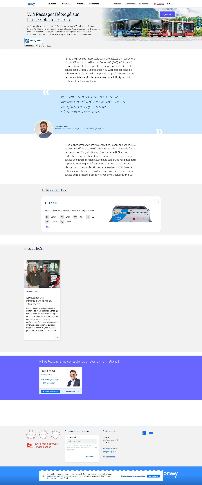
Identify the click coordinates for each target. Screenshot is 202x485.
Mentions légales (110, 457)
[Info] (96, 447)
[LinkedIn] (144, 433)
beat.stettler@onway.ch (50, 380)
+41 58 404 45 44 (47, 383)
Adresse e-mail (71, 437)
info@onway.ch (108, 452)
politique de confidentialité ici (59, 476)
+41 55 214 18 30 (109, 448)
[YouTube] (151, 433)
